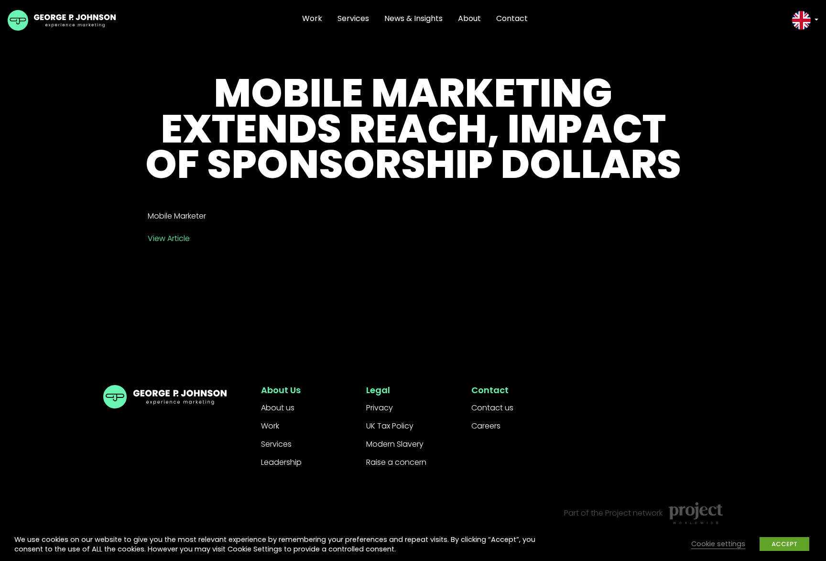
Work (312, 18)
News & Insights (413, 18)
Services (353, 18)
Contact (512, 18)
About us (277, 407)
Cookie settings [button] (718, 544)
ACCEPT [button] (784, 544)
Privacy (379, 407)
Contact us (492, 407)
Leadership (281, 462)
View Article (169, 238)
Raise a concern (396, 462)
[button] (805, 20)
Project (618, 512)
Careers (485, 425)
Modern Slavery (395, 444)
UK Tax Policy (389, 425)
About (469, 18)
